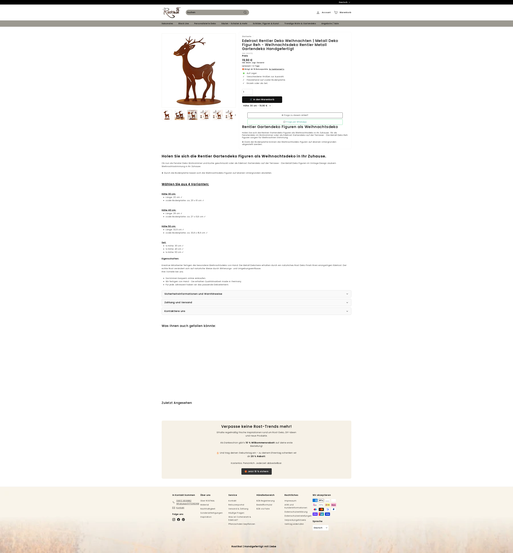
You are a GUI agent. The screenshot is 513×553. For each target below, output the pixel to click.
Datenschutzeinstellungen (298, 516)
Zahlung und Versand (178, 302)
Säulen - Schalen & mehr (234, 23)
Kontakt (232, 500)
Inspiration (205, 517)
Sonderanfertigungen (211, 513)
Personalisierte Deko (205, 23)
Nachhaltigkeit (207, 508)
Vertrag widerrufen (294, 524)
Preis (245, 56)
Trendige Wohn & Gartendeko (300, 23)
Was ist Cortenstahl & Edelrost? (239, 518)
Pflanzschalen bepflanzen (241, 524)
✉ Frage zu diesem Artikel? (295, 115)
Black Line (183, 23)
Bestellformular (264, 504)
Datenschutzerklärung (296, 512)
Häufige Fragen (236, 513)
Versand (260, 62)
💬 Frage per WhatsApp (295, 122)
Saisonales (167, 23)
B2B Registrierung (265, 500)
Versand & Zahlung (238, 508)
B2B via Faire (263, 508)
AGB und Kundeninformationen (296, 506)
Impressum (290, 500)
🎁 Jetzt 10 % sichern (257, 471)
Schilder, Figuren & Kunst (266, 23)
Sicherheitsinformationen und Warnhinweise (193, 293)
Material (204, 504)
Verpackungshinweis (295, 520)
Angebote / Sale (330, 23)
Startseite (246, 36)
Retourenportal (236, 504)
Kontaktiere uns (174, 311)
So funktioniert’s (276, 69)
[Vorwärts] (234, 115)
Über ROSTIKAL (207, 500)
